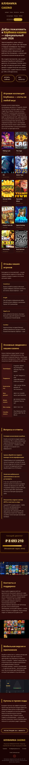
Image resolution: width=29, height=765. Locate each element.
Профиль (10, 19)
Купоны (22, 12)
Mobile (20, 16)
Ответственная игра (14, 752)
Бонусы (16, 16)
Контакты (16, 12)
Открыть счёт (18, 19)
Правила (5, 748)
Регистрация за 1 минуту (14, 730)
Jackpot (7, 12)
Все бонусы (22, 78)
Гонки (11, 12)
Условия (24, 748)
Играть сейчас (7, 78)
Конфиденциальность (14, 748)
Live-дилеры (10, 16)
